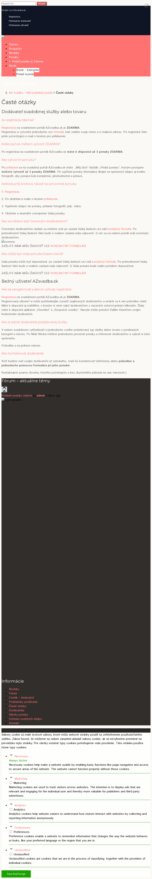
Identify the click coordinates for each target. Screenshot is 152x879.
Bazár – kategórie (27, 70)
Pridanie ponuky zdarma (16, 396)
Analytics (20, 805)
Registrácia (14, 16)
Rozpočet (15, 49)
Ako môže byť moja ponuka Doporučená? (32, 254)
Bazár (12, 66)
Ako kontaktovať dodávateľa (22, 353)
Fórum (13, 693)
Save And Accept (16, 874)
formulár (59, 132)
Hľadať (41, 3)
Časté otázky (17, 706)
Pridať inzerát (25, 74)
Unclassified (22, 850)
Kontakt (14, 723)
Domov (13, 44)
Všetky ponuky (18, 715)
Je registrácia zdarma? (17, 120)
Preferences (22, 828)
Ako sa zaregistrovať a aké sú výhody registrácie (36, 289)
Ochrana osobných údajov (25, 719)
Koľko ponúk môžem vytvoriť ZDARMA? (30, 144)
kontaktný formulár (119, 229)
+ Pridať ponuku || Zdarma (26, 61)
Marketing (20, 779)
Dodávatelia (16, 710)
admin (41, 396)
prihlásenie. (51, 199)
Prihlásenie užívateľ (19, 25)
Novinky (14, 53)
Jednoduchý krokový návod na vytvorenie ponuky (39, 184)
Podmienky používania (23, 702)
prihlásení (12, 167)
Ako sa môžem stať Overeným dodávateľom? (34, 221)
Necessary (21, 756)
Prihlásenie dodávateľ (20, 21)
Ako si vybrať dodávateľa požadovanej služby (34, 322)
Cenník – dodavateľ (21, 698)
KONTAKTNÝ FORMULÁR (68, 246)
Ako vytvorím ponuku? (18, 160)
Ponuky (14, 57)
